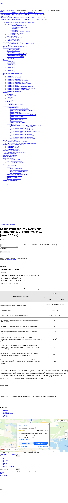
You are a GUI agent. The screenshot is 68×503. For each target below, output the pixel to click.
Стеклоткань (10, 58)
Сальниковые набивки (13, 39)
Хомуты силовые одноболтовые (19, 171)
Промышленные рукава (13, 107)
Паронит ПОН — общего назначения (20, 31)
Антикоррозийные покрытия (15, 104)
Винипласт (10, 97)
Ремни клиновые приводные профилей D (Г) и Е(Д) (24, 131)
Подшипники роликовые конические (17, 80)
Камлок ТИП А (11, 70)
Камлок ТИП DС (11, 66)
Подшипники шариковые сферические (18, 89)
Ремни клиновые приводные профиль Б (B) (22, 138)
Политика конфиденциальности (9, 454)
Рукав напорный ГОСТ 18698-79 (19, 109)
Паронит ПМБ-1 (14, 30)
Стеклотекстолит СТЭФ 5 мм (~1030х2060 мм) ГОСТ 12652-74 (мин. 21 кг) (21, 14)
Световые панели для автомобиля (16, 152)
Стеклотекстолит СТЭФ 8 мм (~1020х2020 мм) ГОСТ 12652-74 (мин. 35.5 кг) (22, 19)
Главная (2, 10)
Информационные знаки (14, 179)
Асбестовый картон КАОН (14, 37)
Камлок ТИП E (11, 67)
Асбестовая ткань (12, 36)
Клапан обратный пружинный (15, 162)
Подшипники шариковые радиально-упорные (20, 86)
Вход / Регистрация (8, 466)
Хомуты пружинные (16, 168)
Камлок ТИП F (11, 69)
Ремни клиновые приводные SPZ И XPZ (21, 130)
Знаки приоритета (12, 177)
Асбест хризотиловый (13, 34)
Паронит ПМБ (14, 28)
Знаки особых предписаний (14, 176)
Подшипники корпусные (14, 77)
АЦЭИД (9, 45)
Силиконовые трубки (13, 147)
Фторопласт (10, 103)
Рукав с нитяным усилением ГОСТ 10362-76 (22, 110)
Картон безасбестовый (13, 49)
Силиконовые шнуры (13, 149)
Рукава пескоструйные (16, 116)
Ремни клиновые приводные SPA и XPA (21, 127)
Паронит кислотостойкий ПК (18, 27)
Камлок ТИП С (11, 71)
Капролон (9, 98)
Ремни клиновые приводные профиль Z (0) (22, 135)
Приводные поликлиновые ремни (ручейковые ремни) (25, 125)
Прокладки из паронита (16, 33)
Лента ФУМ (10, 100)
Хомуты (9, 167)
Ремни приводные (12, 124)
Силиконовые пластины (13, 146)
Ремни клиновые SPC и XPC (18, 132)
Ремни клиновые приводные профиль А (21, 137)
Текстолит (9, 101)
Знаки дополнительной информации (17, 174)
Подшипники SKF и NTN (14, 76)
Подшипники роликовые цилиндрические (19, 83)
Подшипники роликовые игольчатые (17, 79)
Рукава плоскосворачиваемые (18, 118)
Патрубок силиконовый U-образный (17, 141)
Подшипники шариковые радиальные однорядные (21, 88)
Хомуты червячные (15, 173)
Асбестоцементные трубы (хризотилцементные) (20, 43)
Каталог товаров (10, 10)
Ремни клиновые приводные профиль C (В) (22, 134)
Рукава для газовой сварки (17, 122)
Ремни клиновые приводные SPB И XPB (21, 128)
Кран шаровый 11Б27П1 (13, 159)
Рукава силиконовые (16, 121)
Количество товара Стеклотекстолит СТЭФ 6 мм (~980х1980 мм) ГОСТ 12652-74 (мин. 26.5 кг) (29, 245)
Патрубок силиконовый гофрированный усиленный (21, 143)
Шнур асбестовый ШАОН (14, 40)
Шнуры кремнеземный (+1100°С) (16, 55)
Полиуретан (10, 94)
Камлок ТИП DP (11, 64)
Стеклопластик (11, 52)
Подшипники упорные (13, 85)
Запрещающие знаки (12, 165)
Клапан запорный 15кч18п (14, 161)
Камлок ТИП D (11, 63)
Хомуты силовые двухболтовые (19, 170)
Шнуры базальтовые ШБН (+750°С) (17, 54)
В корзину (3, 248)
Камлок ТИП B (11, 61)
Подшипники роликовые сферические (17, 82)
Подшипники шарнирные (14, 91)
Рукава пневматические (16, 119)
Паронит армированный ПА (18, 25)
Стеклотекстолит (11, 95)
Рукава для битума (15, 112)
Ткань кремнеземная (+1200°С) (15, 57)
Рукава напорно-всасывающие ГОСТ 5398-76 (23, 115)
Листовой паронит (12, 24)
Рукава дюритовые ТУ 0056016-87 (19, 113)
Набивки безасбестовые (13, 51)
